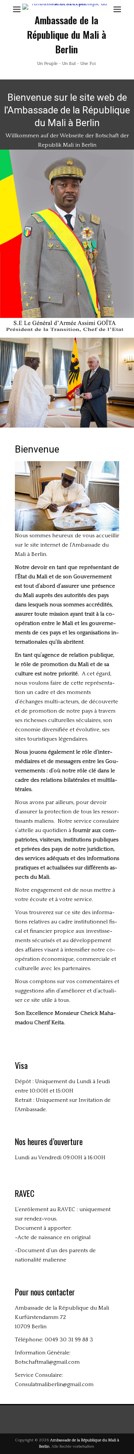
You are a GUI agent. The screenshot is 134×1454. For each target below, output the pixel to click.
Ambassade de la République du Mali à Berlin (66, 34)
